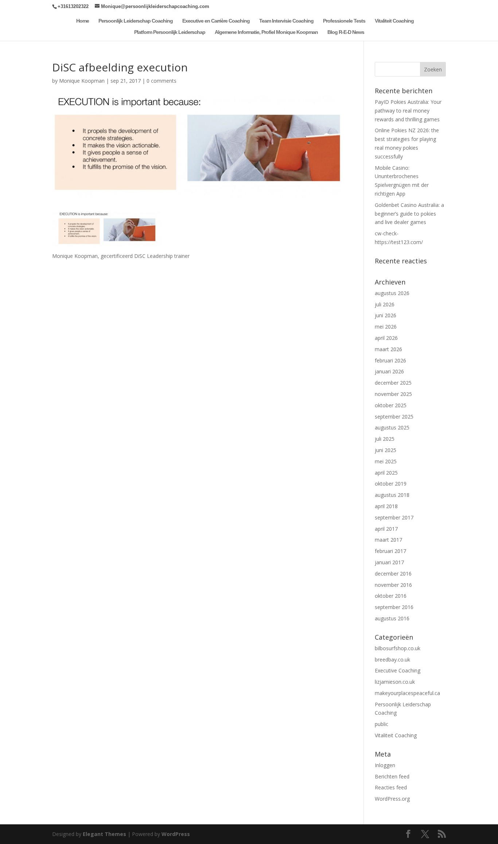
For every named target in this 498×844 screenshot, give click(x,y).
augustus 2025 (392, 427)
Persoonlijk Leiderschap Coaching (135, 21)
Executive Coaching (397, 670)
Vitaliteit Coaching (394, 21)
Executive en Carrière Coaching (216, 21)
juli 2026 (384, 304)
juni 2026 (385, 315)
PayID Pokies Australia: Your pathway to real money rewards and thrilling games (408, 110)
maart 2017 (388, 539)
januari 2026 (389, 371)
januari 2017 (389, 562)
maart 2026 (388, 349)
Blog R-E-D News (345, 32)
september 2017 (394, 517)
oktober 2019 (390, 483)
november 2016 (393, 584)
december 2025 (393, 382)
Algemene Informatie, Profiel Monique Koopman (266, 32)
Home (82, 21)
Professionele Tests (344, 21)
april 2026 (386, 337)
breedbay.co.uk (392, 659)
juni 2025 (385, 450)
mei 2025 (386, 461)
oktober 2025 (390, 405)
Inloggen (385, 765)
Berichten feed (392, 776)
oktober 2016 (390, 595)
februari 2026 (390, 360)
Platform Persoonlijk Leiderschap (169, 32)
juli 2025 (384, 438)
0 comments (161, 80)
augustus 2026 (392, 293)
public (381, 724)
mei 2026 (386, 326)
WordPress (176, 834)
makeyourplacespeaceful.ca (407, 693)
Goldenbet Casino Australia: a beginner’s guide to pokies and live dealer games (409, 213)
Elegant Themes (104, 834)
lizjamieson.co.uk (395, 681)
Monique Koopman (82, 80)
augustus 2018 (392, 494)
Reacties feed (391, 787)
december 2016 (393, 573)
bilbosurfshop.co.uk (397, 648)
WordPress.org (392, 798)
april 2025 (386, 472)
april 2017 (386, 528)
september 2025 (394, 416)
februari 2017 (390, 550)
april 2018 (386, 506)
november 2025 (393, 393)
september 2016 (394, 607)
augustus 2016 (392, 618)
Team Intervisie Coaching (286, 21)
